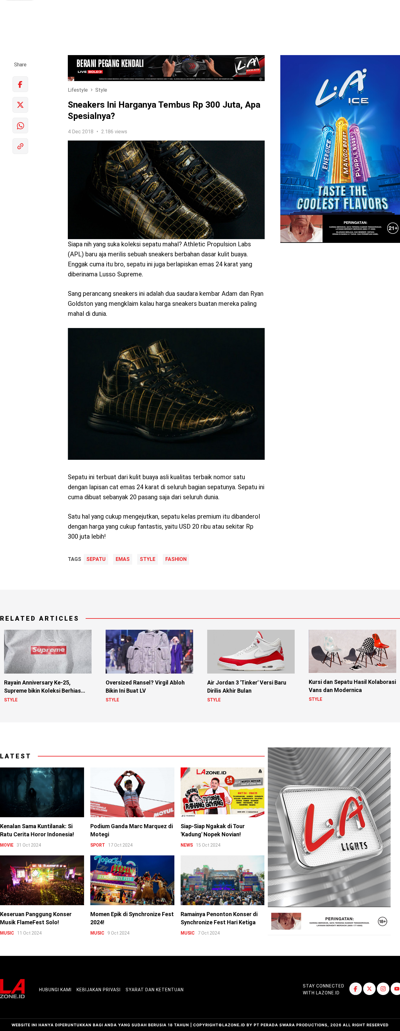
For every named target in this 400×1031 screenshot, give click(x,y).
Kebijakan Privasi (99, 989)
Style (101, 90)
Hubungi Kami (55, 989)
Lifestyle (78, 90)
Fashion (176, 559)
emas (123, 559)
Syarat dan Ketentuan (155, 989)
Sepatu (96, 559)
